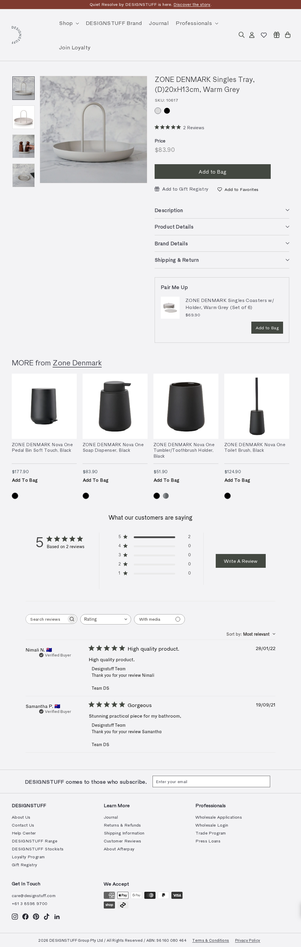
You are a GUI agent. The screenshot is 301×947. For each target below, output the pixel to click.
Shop (66, 23)
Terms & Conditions (210, 940)
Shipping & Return (177, 260)
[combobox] (105, 619)
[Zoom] (93, 129)
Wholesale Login (211, 824)
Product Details (174, 226)
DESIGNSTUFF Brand (114, 23)
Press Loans (207, 840)
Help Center (24, 832)
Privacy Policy (247, 940)
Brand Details (171, 243)
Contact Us (23, 824)
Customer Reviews (122, 840)
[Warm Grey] (158, 111)
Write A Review (240, 561)
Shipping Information (124, 832)
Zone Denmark (77, 362)
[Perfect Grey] (166, 496)
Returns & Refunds (122, 824)
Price (160, 140)
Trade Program (210, 832)
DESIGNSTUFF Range (34, 840)
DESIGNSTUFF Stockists (37, 848)
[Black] (167, 111)
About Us (21, 817)
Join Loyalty (74, 47)
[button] (238, 189)
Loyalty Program (28, 856)
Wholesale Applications (218, 817)
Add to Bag (267, 327)
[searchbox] (46, 619)
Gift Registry (24, 864)
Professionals (195, 23)
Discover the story (191, 4)
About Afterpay (119, 848)
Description (169, 210)
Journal (158, 23)
